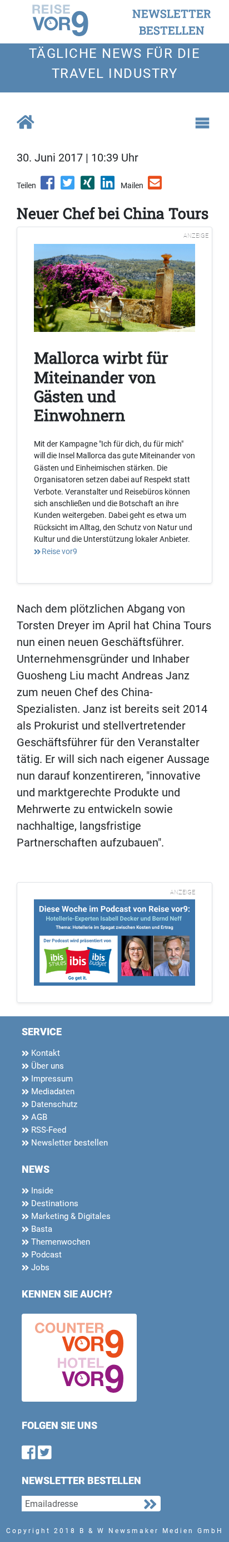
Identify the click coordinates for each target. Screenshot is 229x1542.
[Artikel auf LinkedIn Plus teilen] (108, 186)
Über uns (46, 1066)
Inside (41, 1191)
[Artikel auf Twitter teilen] (68, 186)
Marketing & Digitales (70, 1216)
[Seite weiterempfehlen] (155, 186)
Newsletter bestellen (68, 1143)
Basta (40, 1229)
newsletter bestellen (171, 21)
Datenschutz (53, 1104)
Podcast (45, 1255)
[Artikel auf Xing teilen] (88, 186)
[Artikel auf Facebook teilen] (48, 186)
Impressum (51, 1079)
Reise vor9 (59, 551)
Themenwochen (59, 1242)
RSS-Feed (47, 1130)
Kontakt (44, 1053)
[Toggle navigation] (202, 123)
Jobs (39, 1267)
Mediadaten (51, 1091)
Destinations (53, 1203)
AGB (38, 1117)
